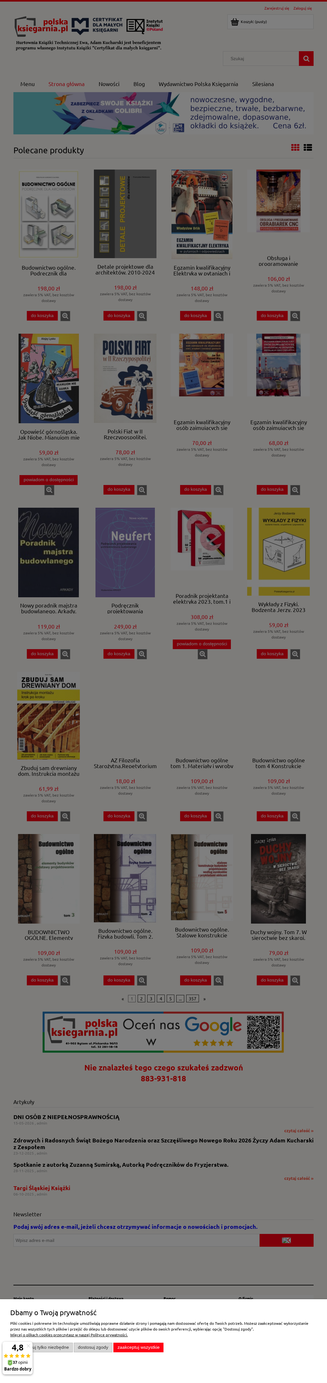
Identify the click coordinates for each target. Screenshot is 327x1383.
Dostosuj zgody (93, 1347)
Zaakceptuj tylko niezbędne (41, 1347)
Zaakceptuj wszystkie (139, 1347)
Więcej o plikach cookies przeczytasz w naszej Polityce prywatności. (69, 1334)
